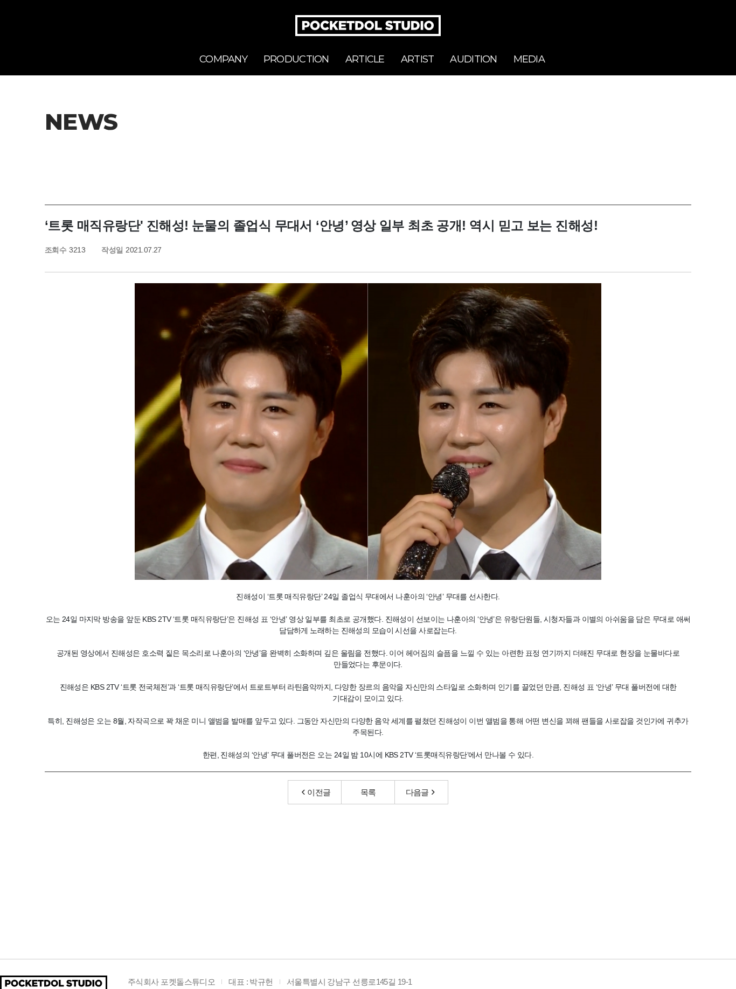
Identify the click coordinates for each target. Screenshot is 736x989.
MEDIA (529, 59)
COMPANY (223, 59)
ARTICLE (365, 59)
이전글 (318, 792)
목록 (368, 792)
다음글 (417, 792)
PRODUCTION (296, 59)
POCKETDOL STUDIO (368, 25)
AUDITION (473, 59)
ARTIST (417, 59)
